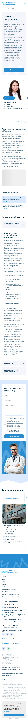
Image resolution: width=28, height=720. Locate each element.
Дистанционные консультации (10, 594)
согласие (20, 428)
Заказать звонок (14, 436)
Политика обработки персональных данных (12, 670)
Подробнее (6, 711)
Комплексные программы (9, 589)
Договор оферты (6, 675)
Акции (3, 586)
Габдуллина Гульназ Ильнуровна (9, 103)
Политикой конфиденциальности (15, 423)
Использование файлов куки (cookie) (12, 673)
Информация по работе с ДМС (10, 596)
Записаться (14, 70)
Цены (3, 579)
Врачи (3, 581)
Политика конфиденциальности (11, 667)
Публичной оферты (15, 426)
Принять (14, 715)
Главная (4, 9)
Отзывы (4, 584)
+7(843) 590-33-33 (10, 626)
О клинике (5, 591)
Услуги (10, 9)
